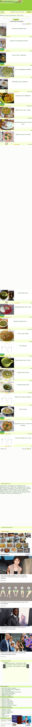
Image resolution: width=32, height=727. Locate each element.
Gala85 (30, 341)
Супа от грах (23, 409)
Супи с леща (18, 488)
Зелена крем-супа (23, 293)
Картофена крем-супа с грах (23, 307)
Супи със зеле (12, 489)
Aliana (31, 380)
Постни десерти (17, 666)
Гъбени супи (13, 487)
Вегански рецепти (18, 664)
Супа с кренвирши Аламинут (23, 69)
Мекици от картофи (7, 700)
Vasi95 (31, 36)
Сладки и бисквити (8, 664)
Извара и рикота (6, 713)
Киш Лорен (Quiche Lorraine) (9, 688)
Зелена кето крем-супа (19, 321)
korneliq (30, 356)
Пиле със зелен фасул (7, 701)
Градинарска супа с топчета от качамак (23, 424)
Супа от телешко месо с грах (23, 438)
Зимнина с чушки (6, 709)
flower (31, 317)
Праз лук (4, 717)
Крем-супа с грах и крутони (23, 397)
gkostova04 (30, 118)
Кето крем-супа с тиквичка (19, 81)
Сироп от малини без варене (9, 705)
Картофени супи (12, 485)
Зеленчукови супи (4, 487)
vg (31, 419)
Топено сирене (5, 715)
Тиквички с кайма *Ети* (7, 703)
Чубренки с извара (6, 695)
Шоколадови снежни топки (8, 693)
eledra (31, 405)
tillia (31, 130)
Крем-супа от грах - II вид (23, 110)
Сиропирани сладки (21, 663)
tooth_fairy (30, 144)
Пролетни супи (4, 490)
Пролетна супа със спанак (23, 134)
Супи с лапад (21, 490)
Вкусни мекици (5, 698)
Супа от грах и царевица (19, 55)
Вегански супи (17, 493)
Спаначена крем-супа (23, 384)
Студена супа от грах (23, 372)
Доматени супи (21, 485)
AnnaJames (30, 433)
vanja (31, 302)
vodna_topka (29, 91)
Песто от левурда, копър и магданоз (11, 689)
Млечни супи (23, 492)
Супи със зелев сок (22, 489)
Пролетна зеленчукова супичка (19, 41)
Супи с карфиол (4, 489)
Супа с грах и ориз (23, 333)
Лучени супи (8, 492)
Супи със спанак (13, 490)
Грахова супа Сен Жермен (23, 95)
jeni (31, 77)
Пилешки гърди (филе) (7, 712)
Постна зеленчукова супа (19, 28)
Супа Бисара (23, 346)
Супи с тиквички (27, 488)
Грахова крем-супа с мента (23, 360)
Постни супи (10, 493)
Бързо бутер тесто (6, 690)
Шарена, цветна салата (8, 694)
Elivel (31, 65)
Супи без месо (3, 485)
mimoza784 (30, 392)
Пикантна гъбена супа (7, 702)
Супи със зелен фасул (8, 488)
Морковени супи (21, 487)
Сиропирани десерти (9, 663)
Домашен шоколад (6, 706)
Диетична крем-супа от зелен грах (23, 123)
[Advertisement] (15, 5)
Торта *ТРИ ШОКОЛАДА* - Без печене (11, 692)
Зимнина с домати (6, 710)
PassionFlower (29, 105)
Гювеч (3, 714)
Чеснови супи (15, 492)
